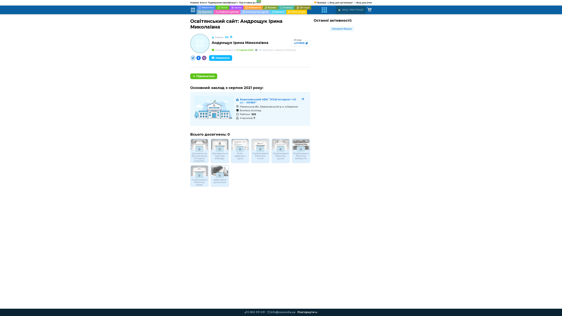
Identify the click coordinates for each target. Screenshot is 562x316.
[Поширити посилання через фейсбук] (198, 58)
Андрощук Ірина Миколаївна (240, 43)
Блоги (203, 2)
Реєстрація (356, 9)
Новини (194, 2)
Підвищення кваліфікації (223, 2)
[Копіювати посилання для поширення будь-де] (193, 58)
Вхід (345, 9)
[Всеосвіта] (193, 10)
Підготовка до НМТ (250, 2)
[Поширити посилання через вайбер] (204, 58)
